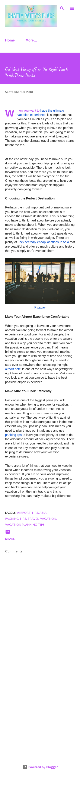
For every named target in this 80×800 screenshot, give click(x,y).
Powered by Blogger (43, 767)
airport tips (27, 512)
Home (10, 40)
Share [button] (10, 538)
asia (43, 512)
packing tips (15, 518)
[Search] (62, 7)
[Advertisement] (40, 706)
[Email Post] (7, 533)
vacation (48, 518)
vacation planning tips (25, 524)
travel (33, 518)
